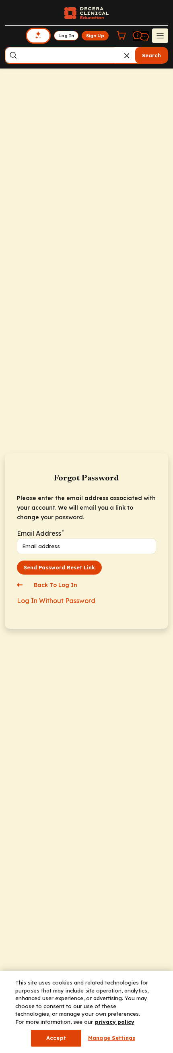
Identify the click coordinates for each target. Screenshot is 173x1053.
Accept (56, 1038)
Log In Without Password (56, 601)
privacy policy (114, 1022)
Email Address (40, 533)
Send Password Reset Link (59, 567)
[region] (86, 1012)
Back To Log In (54, 585)
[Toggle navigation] (160, 35)
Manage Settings (111, 1038)
